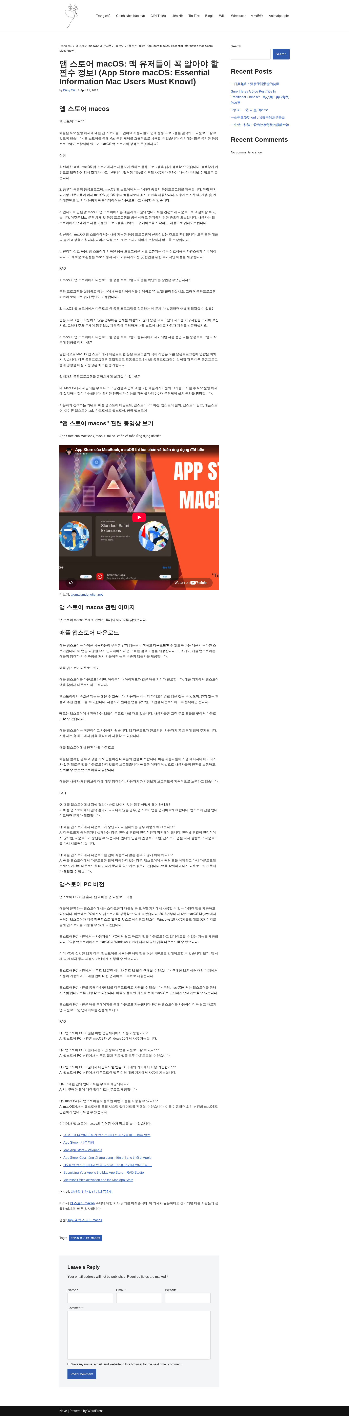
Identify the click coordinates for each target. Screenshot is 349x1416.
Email (121, 1290)
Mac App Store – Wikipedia (82, 1150)
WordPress (95, 1411)
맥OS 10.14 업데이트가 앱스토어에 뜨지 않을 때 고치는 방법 (106, 1135)
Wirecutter (238, 16)
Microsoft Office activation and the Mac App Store (98, 1180)
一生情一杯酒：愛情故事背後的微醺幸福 (260, 125)
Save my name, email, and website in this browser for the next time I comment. (126, 1364)
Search (236, 46)
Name (72, 1290)
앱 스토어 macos (82, 1203)
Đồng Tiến (69, 90)
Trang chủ (103, 16)
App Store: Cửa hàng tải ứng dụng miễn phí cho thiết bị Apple (107, 1157)
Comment (75, 1308)
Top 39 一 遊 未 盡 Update (249, 110)
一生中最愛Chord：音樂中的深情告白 (258, 117)
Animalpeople (279, 16)
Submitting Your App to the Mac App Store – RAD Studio (103, 1172)
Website (171, 1290)
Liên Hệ (177, 16)
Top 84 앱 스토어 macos (84, 1220)
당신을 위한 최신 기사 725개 (91, 1191)
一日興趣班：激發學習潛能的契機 (255, 84)
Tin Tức (194, 16)
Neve (63, 1411)
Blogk (209, 16)
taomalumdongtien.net (87, 594)
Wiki (222, 16)
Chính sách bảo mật (130, 16)
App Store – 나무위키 (78, 1142)
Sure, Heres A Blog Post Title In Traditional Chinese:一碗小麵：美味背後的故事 (260, 97)
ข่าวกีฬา (257, 16)
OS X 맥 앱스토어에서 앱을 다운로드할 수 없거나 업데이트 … (107, 1165)
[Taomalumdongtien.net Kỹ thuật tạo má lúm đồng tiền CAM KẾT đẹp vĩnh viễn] (71, 16)
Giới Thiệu (158, 16)
